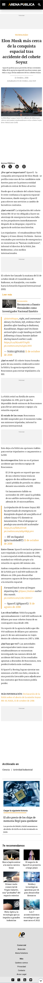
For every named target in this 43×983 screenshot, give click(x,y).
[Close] (35, 474)
